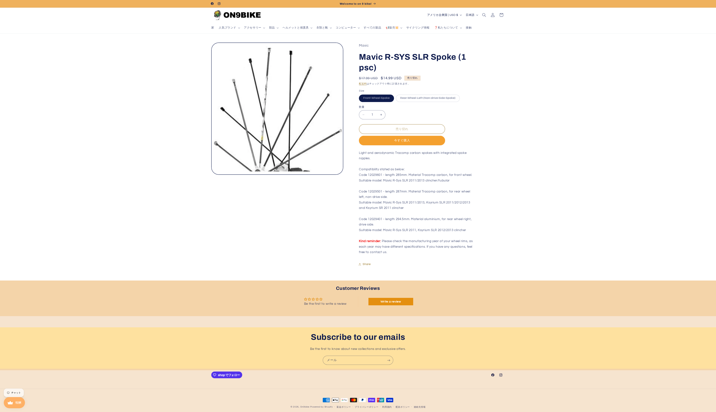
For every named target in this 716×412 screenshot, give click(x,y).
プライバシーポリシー (366, 407)
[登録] (388, 360)
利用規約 (387, 407)
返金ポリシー (344, 407)
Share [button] (366, 264)
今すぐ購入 (402, 140)
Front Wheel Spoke (377, 99)
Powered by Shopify (321, 407)
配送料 (363, 84)
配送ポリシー (403, 407)
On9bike (305, 407)
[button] (229, 28)
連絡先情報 (420, 407)
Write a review (391, 301)
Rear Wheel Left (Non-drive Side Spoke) (429, 99)
